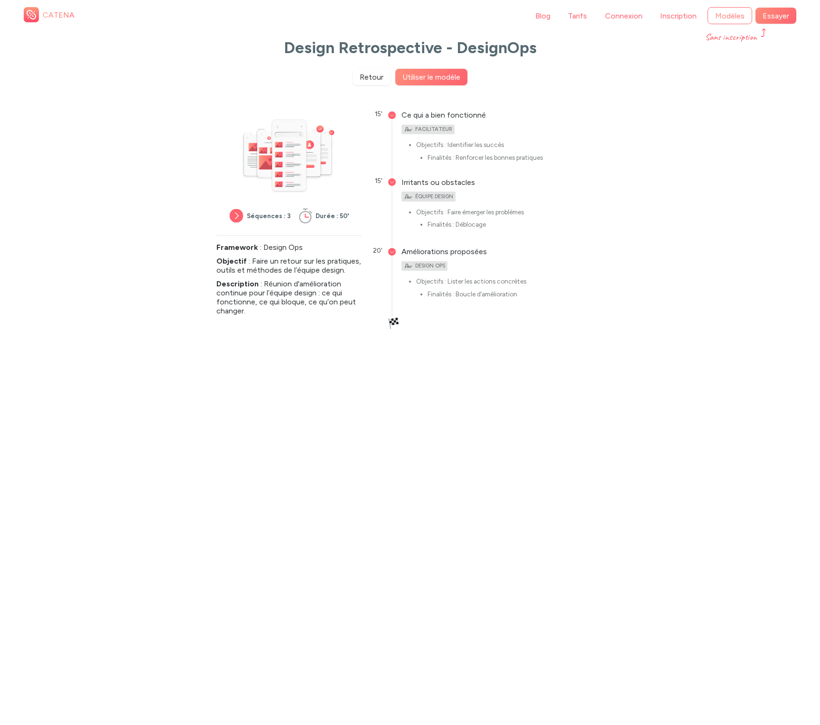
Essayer (776, 15)
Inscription (678, 15)
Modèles (730, 15)
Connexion (624, 15)
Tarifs (577, 15)
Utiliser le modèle (431, 77)
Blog (542, 15)
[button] (443, 115)
